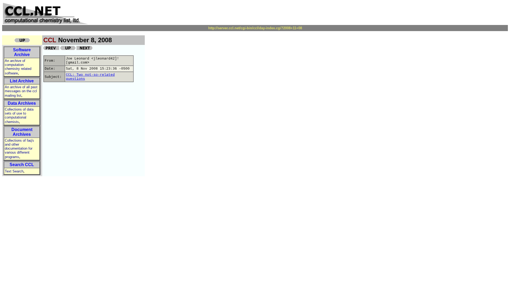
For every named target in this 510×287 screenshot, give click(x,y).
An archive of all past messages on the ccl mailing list (21, 91)
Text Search (14, 171)
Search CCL (22, 164)
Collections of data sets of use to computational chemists (19, 115)
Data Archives (22, 103)
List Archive (22, 81)
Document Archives (21, 132)
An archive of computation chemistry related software (18, 67)
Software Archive (22, 52)
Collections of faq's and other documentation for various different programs (19, 148)
